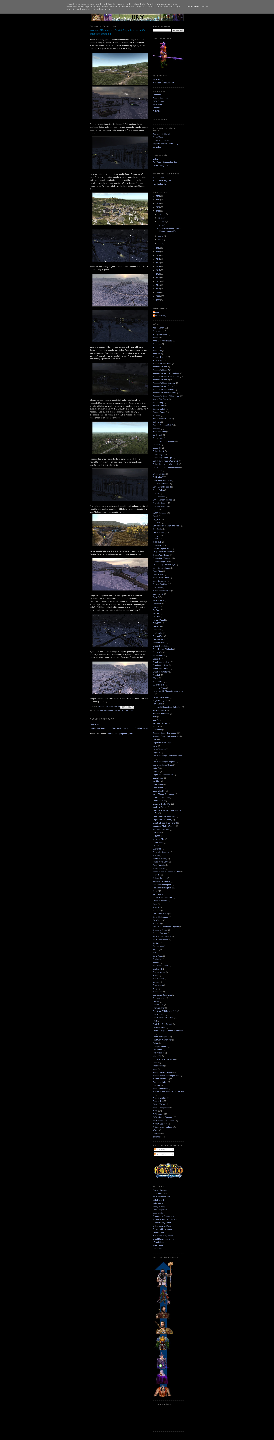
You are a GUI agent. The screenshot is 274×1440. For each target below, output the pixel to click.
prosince (162, 214)
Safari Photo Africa (160, 917)
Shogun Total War (160, 933)
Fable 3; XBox (159, 600)
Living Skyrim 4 (159, 749)
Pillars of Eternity (160, 859)
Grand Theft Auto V (161, 672)
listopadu (162, 218)
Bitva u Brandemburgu (162, 1197)
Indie (155, 717)
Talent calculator (159, 184)
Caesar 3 (156, 445)
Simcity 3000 (158, 946)
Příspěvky (160, 1149)
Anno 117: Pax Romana (162, 341)
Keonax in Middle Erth (162, 134)
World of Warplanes (161, 1108)
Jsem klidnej (158, 1245)
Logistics (156, 752)
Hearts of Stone (159, 688)
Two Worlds (157, 1050)
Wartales (156, 1085)
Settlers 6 (157, 924)
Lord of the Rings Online (163, 765)
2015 (158, 270)
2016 (158, 266)
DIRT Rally (157, 542)
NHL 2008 (157, 833)
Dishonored (157, 545)
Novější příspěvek (97, 728)
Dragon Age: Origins (161, 555)
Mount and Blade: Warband (164, 826)
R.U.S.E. (156, 875)
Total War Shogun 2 (161, 1037)
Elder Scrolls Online (161, 578)
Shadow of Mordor (160, 930)
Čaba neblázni (158, 1213)
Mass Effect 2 (158, 788)
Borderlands (158, 435)
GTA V (155, 678)
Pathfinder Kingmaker (162, 852)
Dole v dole (157, 1249)
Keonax (156, 312)
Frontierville (157, 633)
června (161, 225)
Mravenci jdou (158, 1232)
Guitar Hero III (158, 685)
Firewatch (157, 626)
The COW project (160, 1210)
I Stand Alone (158, 1242)
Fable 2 (156, 597)
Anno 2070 (157, 354)
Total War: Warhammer (162, 1040)
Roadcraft (157, 911)
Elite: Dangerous (159, 581)
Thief (155, 1021)
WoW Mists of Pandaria (162, 1117)
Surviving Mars (159, 998)
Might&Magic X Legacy (162, 820)
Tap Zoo (156, 1001)
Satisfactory (158, 920)
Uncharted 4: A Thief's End (164, 1059)
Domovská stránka (120, 728)
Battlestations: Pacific (162, 419)
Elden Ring (157, 571)
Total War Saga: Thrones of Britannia (168, 1031)
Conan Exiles (158, 490)
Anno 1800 (157, 351)
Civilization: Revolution (162, 480)
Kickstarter (157, 730)
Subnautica (157, 992)
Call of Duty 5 (158, 454)
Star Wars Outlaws (160, 966)
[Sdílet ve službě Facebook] (129, 707)
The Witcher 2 (158, 1014)
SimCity (156, 943)
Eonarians (157, 95)
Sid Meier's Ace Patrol (162, 937)
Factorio (156, 607)
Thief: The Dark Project (162, 1024)
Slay (154, 953)
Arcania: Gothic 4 (160, 357)
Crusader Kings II (160, 503)
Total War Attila (159, 1027)
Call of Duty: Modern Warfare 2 (165, 461)
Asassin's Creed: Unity (162, 364)
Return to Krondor (160, 901)
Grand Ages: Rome (160, 665)
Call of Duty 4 (158, 451)
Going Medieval (159, 656)
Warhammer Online (161, 1079)
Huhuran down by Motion (163, 1236)
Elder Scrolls (158, 574)
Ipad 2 (155, 720)
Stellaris (156, 982)
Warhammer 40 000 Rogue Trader (167, 1076)
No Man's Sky (158, 839)
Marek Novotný (159, 316)
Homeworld (157, 704)
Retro (155, 891)
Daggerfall (157, 519)
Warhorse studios (160, 1082)
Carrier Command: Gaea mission (166, 467)
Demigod (156, 535)
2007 (158, 300)
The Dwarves (158, 1005)
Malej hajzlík (158, 1203)
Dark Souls (157, 529)
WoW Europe (158, 101)
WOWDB (156, 111)
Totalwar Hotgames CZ (162, 165)
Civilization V (158, 477)
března (161, 240)
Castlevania (157, 471)
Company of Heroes (161, 484)
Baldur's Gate (158, 406)
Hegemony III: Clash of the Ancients (168, 691)
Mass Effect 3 (158, 791)
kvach (155, 739)
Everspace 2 (158, 594)
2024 (158, 203)
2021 (158, 248)
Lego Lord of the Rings (162, 743)
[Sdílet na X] (127, 707)
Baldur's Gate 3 (159, 412)
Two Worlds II (158, 1053)
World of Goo (158, 1101)
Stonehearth (158, 985)
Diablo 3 (156, 539)
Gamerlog (157, 147)
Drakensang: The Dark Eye (164, 565)
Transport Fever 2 (160, 1046)
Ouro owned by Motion (162, 1223)
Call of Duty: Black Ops (162, 458)
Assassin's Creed (160, 367)
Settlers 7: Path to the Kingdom (166, 927)
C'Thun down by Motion (162, 1226)
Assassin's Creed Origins (163, 386)
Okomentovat (95, 724)
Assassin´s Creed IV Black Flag (166, 396)
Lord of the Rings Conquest (164, 762)
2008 (158, 296)
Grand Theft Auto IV (161, 669)
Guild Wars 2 (158, 681)
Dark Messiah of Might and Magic (167, 526)
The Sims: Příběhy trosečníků (165, 1011)
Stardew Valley (159, 972)
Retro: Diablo (158, 894)
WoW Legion (158, 1114)
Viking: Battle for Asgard (163, 1072)
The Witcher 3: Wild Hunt (163, 1018)
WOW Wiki (157, 105)
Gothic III (156, 659)
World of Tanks (159, 1104)
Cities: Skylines (159, 474)
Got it (205, 7)
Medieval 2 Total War (161, 804)
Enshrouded (158, 587)
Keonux (156, 726)
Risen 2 (156, 907)
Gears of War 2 (159, 639)
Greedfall (156, 675)
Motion (155, 159)
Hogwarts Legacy (160, 700)
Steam (155, 975)
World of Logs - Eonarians (163, 98)
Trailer (155, 1043)
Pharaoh (156, 855)
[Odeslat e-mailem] (121, 707)
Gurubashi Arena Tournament (165, 1219)
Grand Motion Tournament (163, 1239)
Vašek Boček (158, 1066)
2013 (158, 278)
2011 (158, 285)
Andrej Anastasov (160, 334)
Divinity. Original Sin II (162, 548)
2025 (158, 200)
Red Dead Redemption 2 (163, 888)
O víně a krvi (158, 842)
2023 (158, 207)
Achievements (159, 331)
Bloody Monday (159, 1206)
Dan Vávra (157, 522)
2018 (158, 259)
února (160, 243)
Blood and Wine (159, 432)
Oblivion (156, 846)
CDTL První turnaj (160, 1193)
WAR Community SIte (162, 181)
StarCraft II (157, 969)
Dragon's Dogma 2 (160, 561)
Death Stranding (159, 532)
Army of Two (158, 360)
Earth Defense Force (161, 568)
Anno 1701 (157, 347)
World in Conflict (159, 1098)
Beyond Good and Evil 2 (163, 425)
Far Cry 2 (156, 610)
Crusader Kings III (160, 506)
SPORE (156, 962)
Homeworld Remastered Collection (167, 707)
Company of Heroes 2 (162, 487)
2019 (158, 255)
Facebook (157, 604)
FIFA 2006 (157, 623)
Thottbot (156, 108)
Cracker (156, 493)
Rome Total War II (160, 914)
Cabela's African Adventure (164, 441)
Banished (156, 415)
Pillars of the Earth (160, 862)
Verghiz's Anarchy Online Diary (165, 144)
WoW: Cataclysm (160, 1124)
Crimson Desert (159, 496)
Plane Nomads (159, 865)
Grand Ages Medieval (161, 662)
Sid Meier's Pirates (160, 940)
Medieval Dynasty (160, 807)
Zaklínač (156, 1133)
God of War (157, 652)
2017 (158, 263)
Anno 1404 (157, 344)
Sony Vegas (158, 956)
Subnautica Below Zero (162, 995)
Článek (155, 516)
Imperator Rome (159, 710)
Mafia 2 (156, 768)
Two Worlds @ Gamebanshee (165, 162)
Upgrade (156, 1063)
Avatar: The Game (160, 399)
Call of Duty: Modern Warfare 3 (165, 464)
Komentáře (161, 1154)
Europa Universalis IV (162, 591)
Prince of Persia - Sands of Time (166, 872)
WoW (155, 1111)
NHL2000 (156, 836)
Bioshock (156, 428)
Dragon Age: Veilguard (162, 558)
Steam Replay (158, 979)
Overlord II (157, 849)
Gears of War (158, 636)
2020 (158, 252)
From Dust (157, 630)
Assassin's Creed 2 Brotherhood (166, 373)
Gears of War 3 (159, 643)
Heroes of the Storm (161, 697)
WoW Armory (158, 79)
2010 (158, 289)
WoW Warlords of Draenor (163, 1121)
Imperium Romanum (161, 713)
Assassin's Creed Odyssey (164, 383)
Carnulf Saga (158, 137)
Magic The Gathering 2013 (164, 775)
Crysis (155, 509)
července (162, 222)
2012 (158, 281)
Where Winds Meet (160, 1089)
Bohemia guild (158, 177)
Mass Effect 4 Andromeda (163, 794)
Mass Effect (158, 784)
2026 (158, 196)
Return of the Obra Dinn (162, 898)
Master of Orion (159, 801)
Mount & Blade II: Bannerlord (165, 823)
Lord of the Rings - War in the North (167, 756)
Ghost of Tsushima (160, 646)
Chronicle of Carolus (161, 140)
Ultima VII (157, 1056)
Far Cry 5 (156, 617)
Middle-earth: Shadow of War (165, 816)
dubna (161, 236)
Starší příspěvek (141, 728)
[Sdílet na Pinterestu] (132, 707)
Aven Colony (158, 403)
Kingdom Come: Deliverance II (165, 736)
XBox (155, 1130)
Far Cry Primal (159, 620)
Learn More (193, 7)
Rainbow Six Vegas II (161, 881)
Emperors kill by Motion (162, 1229)
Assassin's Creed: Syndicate (165, 393)
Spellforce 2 (158, 959)
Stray (155, 988)
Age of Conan (158, 328)
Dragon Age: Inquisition (162, 552)
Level (155, 746)
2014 (158, 274)
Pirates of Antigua (160, 1190)
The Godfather (159, 1008)
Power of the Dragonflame (163, 1216)
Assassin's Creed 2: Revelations (166, 377)
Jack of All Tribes (160, 723)
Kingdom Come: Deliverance (164, 733)
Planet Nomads (159, 868)
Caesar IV (157, 448)
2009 (158, 292)
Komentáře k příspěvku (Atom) (120, 733)
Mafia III (156, 771)
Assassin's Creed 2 (161, 370)
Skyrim (156, 949)
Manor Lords (158, 778)
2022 (158, 211)
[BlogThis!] (124, 707)
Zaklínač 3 (157, 1137)
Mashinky (157, 781)
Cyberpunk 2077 (159, 513)
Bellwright (157, 422)
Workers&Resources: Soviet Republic (115, 710)
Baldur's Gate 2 (159, 409)
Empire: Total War (160, 584)
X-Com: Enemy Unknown (163, 1127)
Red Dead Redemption (162, 885)
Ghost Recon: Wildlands (163, 649)
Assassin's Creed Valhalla (163, 390)
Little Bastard (158, 1200)
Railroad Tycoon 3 (160, 878)
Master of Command (161, 797)
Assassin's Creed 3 (161, 380)
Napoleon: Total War (161, 829)
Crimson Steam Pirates (162, 500)
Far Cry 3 (156, 613)
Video (155, 1069)
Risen (155, 904)
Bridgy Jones (158, 438)
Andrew (156, 338)
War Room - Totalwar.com (163, 83)
